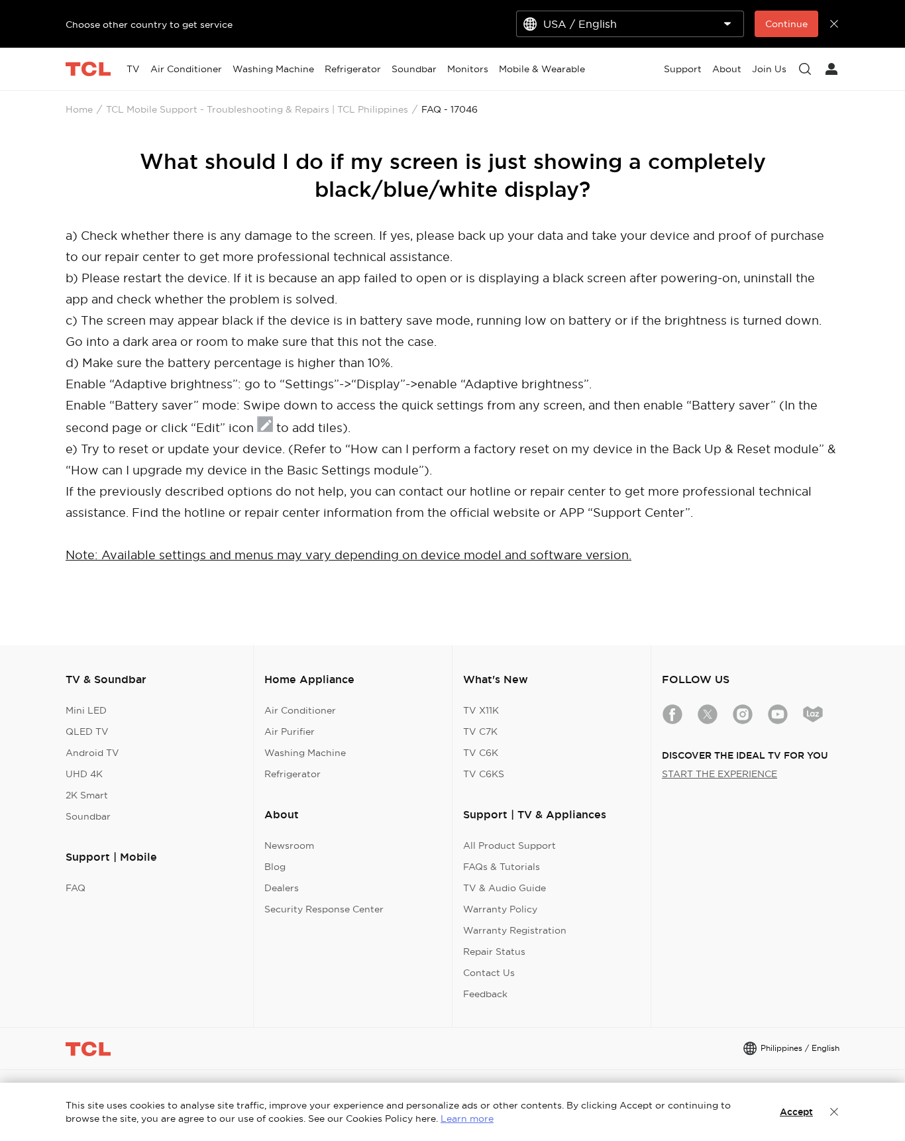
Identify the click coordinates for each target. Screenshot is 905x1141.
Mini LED (86, 710)
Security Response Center (324, 909)
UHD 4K (84, 774)
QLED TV (87, 731)
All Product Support (509, 845)
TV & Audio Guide (504, 888)
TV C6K (480, 753)
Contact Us (489, 973)
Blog (275, 867)
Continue (786, 24)
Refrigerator (292, 774)
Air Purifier (289, 731)
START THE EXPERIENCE (719, 774)
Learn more (467, 1118)
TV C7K (480, 731)
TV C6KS (483, 774)
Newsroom (289, 845)
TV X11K (481, 710)
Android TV (92, 753)
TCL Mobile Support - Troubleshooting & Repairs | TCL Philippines (257, 109)
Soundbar (88, 816)
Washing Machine (305, 753)
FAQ (75, 888)
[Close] (834, 1112)
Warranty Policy (500, 909)
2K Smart (87, 795)
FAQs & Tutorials (501, 867)
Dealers (281, 888)
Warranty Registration (514, 930)
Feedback (485, 994)
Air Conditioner (300, 710)
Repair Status (494, 951)
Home (79, 109)
